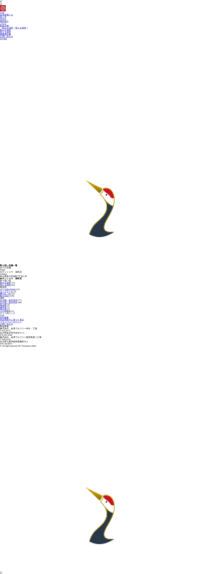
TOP (2, 13)
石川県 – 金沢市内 (8, 300)
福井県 (3, 307)
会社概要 (4, 317)
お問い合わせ (6, 37)
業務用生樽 (5, 34)
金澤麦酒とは (6, 15)
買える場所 (20, 28)
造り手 (3, 17)
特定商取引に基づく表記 (12, 320)
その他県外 (5, 311)
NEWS (3, 19)
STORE (3, 39)
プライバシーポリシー (11, 322)
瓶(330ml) (4, 296)
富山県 (3, 304)
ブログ (3, 23)
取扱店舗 (4, 26)
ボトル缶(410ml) (8, 289)
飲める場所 (7, 28)
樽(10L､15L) (6, 294)
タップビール (6, 291)
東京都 (3, 309)
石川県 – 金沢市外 (8, 302)
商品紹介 (4, 21)
